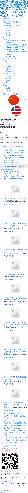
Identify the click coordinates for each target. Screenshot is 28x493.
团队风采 (8, 29)
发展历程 (8, 35)
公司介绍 (8, 23)
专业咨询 (6, 204)
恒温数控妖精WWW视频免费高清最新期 (14, 275)
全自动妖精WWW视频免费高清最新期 (15, 41)
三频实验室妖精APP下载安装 (11, 175)
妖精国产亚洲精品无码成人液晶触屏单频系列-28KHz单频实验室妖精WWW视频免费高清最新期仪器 (15, 404)
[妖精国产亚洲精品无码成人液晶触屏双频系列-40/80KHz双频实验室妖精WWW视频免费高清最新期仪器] (15, 213)
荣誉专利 (8, 34)
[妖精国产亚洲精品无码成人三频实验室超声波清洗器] (15, 240)
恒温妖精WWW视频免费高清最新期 (13, 178)
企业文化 (8, 32)
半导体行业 (8, 65)
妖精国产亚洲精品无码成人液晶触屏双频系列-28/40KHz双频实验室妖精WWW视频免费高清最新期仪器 (15, 324)
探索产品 (8, 30)
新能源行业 (8, 66)
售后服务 (3, 490)
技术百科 (8, 89)
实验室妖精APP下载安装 (12, 47)
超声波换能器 (9, 42)
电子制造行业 (9, 70)
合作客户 (8, 27)
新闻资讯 (8, 87)
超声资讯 (5, 85)
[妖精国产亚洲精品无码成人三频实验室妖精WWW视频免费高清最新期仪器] (15, 288)
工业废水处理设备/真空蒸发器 (13, 58)
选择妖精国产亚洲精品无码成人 (14, 25)
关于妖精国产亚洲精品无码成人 (11, 22)
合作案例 (5, 61)
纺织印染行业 (9, 80)
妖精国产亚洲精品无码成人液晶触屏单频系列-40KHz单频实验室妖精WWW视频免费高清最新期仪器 (15, 377)
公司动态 (8, 90)
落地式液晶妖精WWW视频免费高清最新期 (15, 176)
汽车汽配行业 (9, 68)
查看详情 (11, 204)
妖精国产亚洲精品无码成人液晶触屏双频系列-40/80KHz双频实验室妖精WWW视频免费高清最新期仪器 (15, 225)
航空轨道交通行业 (10, 73)
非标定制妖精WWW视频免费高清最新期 (16, 44)
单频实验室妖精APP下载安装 (11, 171)
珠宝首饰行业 (9, 82)
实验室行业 (8, 75)
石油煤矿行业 (9, 78)
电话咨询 (9, 490)
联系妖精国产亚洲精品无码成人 (11, 94)
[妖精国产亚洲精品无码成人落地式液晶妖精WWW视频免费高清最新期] (15, 189)
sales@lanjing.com (8, 135)
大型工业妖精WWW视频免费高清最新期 (16, 46)
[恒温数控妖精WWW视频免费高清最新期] (15, 265)
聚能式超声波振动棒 (11, 56)
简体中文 (4, 16)
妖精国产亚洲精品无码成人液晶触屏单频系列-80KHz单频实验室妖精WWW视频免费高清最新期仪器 (15, 351)
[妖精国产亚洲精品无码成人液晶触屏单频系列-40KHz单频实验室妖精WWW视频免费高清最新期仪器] (15, 366)
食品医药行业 (9, 71)
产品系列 (5, 39)
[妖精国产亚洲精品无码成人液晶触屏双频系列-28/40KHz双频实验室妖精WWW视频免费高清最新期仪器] (15, 313)
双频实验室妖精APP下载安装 (11, 173)
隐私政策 (8, 481)
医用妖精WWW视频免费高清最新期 (15, 49)
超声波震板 (8, 54)
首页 (4, 20)
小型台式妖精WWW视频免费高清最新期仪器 (15, 157)
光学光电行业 (9, 77)
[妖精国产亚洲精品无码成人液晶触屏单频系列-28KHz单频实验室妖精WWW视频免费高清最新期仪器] (15, 393)
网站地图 (3, 481)
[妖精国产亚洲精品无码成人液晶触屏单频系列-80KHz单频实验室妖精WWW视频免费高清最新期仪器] (15, 340)
